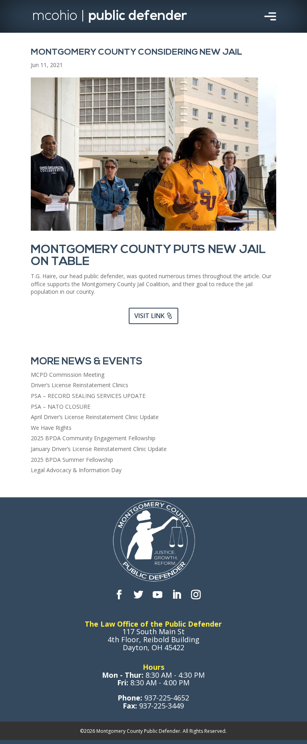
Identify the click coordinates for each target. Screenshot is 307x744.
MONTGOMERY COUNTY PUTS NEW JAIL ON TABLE (148, 256)
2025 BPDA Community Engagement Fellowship (93, 438)
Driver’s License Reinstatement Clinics (79, 385)
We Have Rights (51, 427)
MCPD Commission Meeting (67, 374)
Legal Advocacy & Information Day (76, 470)
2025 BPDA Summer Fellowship (72, 459)
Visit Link (149, 315)
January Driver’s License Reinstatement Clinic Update (99, 449)
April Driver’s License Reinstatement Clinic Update (95, 417)
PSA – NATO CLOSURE (60, 406)
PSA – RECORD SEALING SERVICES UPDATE (88, 396)
